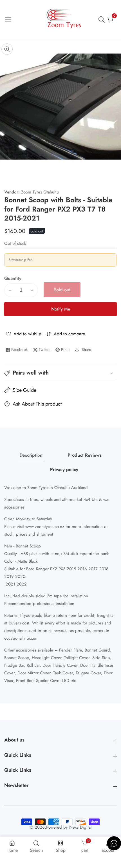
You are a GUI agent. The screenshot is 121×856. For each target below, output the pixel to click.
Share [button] (86, 349)
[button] (60, 373)
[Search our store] (102, 19)
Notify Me (60, 309)
